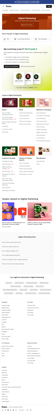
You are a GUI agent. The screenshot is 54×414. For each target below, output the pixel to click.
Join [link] (49, 6)
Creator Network (5, 391)
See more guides (6, 226)
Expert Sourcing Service (32, 351)
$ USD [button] (27, 410)
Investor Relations (5, 401)
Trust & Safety (5, 375)
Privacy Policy (5, 384)
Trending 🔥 (5, 10)
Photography (4, 331)
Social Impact (4, 377)
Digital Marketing (36, 10)
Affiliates (3, 394)
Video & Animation (6, 312)
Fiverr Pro (29, 346)
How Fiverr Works (27, 24)
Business (3, 326)
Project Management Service (33, 348)
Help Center (4, 372)
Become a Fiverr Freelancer (8, 346)
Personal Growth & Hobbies (8, 329)
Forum (3, 353)
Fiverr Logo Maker (31, 360)
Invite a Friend (5, 396)
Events (3, 355)
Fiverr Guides (30, 312)
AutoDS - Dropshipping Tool (33, 353)
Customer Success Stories (33, 307)
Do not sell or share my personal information (11, 387)
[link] (9, 283)
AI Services (4, 319)
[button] (3, 6)
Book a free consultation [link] (11, 66)
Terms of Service (5, 382)
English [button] (22, 410)
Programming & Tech (25, 10)
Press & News (5, 399)
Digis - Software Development (33, 355)
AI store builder (30, 358)
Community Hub (5, 351)
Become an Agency (6, 348)
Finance (3, 334)
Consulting (4, 322)
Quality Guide (30, 310)
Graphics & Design (14, 10)
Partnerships (4, 389)
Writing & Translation (6, 310)
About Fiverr (4, 370)
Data (3, 324)
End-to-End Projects (6, 336)
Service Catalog (5, 338)
